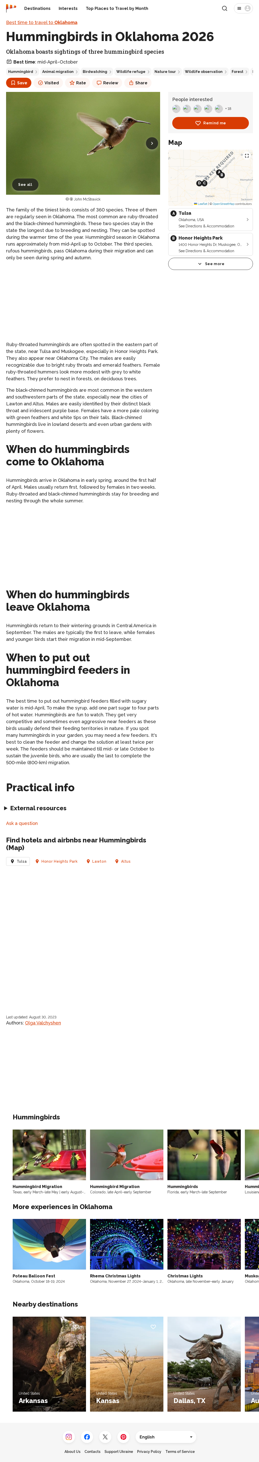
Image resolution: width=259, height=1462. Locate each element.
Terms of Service (180, 1452)
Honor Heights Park (59, 861)
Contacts (92, 1452)
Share (141, 83)
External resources (38, 808)
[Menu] (243, 8)
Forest (237, 72)
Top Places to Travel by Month (117, 8)
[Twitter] (105, 1437)
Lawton (99, 861)
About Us (72, 1452)
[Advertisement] (83, 301)
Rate (81, 83)
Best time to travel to (41, 22)
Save (22, 83)
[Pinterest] (123, 1437)
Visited (52, 83)
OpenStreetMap (223, 204)
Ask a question (22, 823)
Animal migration (58, 72)
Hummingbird (20, 72)
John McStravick (87, 199)
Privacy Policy (149, 1452)
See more (215, 264)
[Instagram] (69, 1437)
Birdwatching (95, 72)
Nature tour (165, 72)
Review (110, 83)
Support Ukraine (118, 1452)
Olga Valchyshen (43, 1022)
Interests (68, 8)
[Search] (224, 8)
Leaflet (202, 204)
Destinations (37, 8)
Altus (126, 861)
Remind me (214, 123)
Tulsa (22, 861)
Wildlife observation (204, 72)
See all (25, 185)
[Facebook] (87, 1437)
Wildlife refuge (130, 72)
